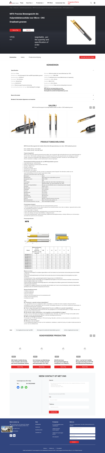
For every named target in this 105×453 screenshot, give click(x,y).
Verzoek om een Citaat (87, 57)
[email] (18, 387)
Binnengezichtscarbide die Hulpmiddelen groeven (48, 330)
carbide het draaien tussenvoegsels (56, 429)
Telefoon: (52, 404)
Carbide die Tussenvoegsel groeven (57, 433)
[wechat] (26, 387)
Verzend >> (74, 442)
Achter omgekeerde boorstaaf (71, 330)
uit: (50, 397)
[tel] (30, 387)
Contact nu (54, 412)
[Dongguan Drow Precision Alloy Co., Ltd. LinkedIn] (14, 435)
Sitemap (45, 448)
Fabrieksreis (37, 427)
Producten (16, 7)
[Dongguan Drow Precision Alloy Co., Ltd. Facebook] (11, 435)
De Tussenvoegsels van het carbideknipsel (57, 425)
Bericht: (51, 380)
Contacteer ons (38, 432)
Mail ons (28, 30)
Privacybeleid (59, 448)
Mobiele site (51, 448)
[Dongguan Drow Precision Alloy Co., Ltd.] (14, 2)
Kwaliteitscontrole (38, 429)
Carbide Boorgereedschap (26, 7)
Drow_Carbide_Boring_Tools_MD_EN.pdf (33, 150)
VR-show (50, 3)
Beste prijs (15, 30)
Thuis (11, 7)
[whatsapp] (22, 387)
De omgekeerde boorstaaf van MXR (24, 330)
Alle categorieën (55, 436)
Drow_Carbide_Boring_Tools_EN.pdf (32, 148)
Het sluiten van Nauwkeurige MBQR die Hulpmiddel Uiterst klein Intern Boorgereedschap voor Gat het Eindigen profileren (41, 363)
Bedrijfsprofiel (38, 424)
